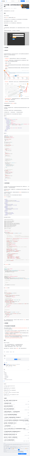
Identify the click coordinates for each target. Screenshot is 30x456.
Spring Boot (28, 429)
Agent (28, 412)
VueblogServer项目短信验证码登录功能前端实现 (10, 414)
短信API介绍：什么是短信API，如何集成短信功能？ (11, 437)
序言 (4, 371)
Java (25, 429)
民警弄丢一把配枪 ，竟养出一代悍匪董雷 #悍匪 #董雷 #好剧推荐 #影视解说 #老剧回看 (12, 447)
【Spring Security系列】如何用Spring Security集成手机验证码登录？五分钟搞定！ (15, 428)
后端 (24, 429)
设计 (28, 435)
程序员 (25, 418)
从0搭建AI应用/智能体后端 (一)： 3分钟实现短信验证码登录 (12, 411)
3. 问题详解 (5, 378)
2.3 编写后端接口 (6, 377)
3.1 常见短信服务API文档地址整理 (8, 379)
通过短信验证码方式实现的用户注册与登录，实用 (10, 434)
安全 (28, 418)
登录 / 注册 (16, 359)
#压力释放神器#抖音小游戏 (6, 445)
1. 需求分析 (5, 372)
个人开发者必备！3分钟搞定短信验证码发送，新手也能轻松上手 (12, 417)
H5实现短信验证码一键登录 (7, 403)
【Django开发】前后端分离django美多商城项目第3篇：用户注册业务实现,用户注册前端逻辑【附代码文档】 (16, 420)
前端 (28, 401)
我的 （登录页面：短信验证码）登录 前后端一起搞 (10, 400)
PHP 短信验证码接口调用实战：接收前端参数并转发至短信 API (12, 431)
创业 (26, 418)
